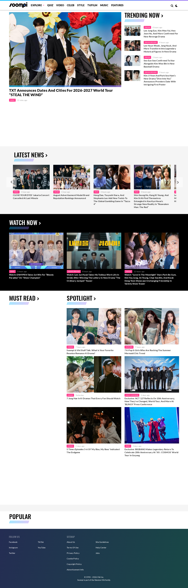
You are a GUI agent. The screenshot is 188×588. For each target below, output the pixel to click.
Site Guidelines (102, 542)
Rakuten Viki (100, 580)
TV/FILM (92, 5)
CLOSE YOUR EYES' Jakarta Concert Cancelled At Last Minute (31, 196)
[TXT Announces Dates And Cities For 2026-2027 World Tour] (65, 49)
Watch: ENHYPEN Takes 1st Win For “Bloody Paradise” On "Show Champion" (31, 276)
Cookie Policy (73, 558)
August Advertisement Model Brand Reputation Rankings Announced (71, 196)
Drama (147, 27)
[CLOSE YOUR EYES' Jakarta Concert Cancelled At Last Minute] (31, 177)
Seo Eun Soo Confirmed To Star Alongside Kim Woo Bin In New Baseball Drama (159, 63)
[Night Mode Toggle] (176, 6)
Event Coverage (132, 395)
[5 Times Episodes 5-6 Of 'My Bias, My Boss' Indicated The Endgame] (94, 425)
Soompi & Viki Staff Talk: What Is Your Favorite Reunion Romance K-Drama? (90, 352)
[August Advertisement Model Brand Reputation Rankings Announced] (71, 177)
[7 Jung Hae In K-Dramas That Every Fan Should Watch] (94, 374)
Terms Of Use (72, 547)
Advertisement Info (75, 569)
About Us (71, 542)
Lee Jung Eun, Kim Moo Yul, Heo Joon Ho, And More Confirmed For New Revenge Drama (161, 33)
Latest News (29, 154)
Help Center (101, 547)
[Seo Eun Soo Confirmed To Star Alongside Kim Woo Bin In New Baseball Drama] (132, 60)
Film (96, 192)
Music (104, 5)
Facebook (13, 542)
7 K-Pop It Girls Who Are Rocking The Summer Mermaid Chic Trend (148, 352)
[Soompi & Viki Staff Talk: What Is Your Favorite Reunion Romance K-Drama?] (94, 326)
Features (117, 5)
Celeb (70, 5)
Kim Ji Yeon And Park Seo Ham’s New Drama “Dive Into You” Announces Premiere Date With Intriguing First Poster (160, 80)
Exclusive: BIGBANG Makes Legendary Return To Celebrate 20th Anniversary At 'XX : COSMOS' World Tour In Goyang (152, 452)
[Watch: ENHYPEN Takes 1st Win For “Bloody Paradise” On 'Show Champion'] (36, 251)
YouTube (41, 547)
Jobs (98, 553)
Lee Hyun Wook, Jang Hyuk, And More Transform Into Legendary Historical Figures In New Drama (160, 48)
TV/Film (128, 271)
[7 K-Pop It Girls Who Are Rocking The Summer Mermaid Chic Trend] (152, 326)
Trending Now (142, 15)
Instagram (13, 547)
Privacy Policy (73, 553)
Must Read (22, 298)
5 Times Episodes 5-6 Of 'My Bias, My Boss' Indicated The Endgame (93, 451)
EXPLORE (36, 5)
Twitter (12, 553)
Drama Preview (151, 42)
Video (60, 5)
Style (81, 5)
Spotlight (79, 298)
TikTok (41, 542)
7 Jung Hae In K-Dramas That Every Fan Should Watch (93, 398)
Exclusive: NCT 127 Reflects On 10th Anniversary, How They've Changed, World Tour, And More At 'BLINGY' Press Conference (150, 401)
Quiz (50, 5)
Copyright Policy (74, 564)
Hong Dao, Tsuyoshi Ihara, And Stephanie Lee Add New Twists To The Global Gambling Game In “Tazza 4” (112, 199)
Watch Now (23, 222)
